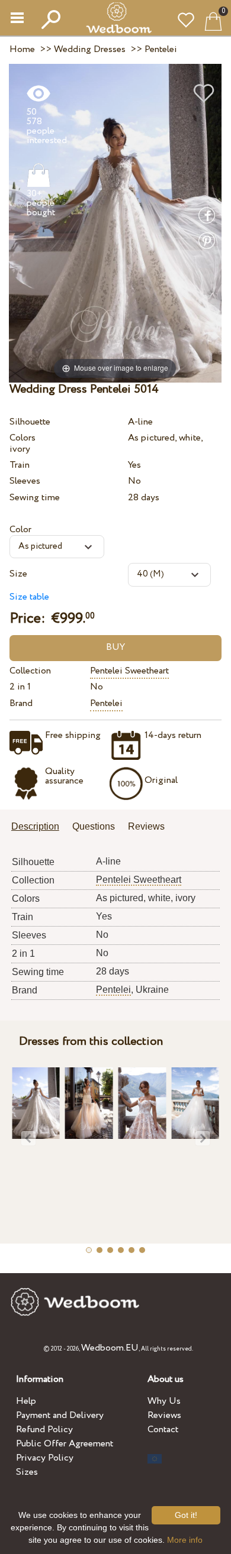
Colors (22, 437)
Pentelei (106, 703)
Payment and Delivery (60, 1415)
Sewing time (34, 497)
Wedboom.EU (110, 1348)
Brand (21, 703)
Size (18, 573)
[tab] (39, 827)
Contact (162, 1429)
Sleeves (24, 481)
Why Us (164, 1401)
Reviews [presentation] (146, 826)
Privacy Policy (44, 1458)
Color (20, 529)
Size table (29, 597)
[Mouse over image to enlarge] (115, 222)
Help (26, 1401)
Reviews (164, 1415)
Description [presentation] (35, 826)
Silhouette (29, 422)
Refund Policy (44, 1429)
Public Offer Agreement (64, 1444)
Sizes (27, 1472)
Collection (30, 670)
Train (19, 465)
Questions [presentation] (93, 826)
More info (185, 1540)
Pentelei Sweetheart (129, 671)
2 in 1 (20, 686)
